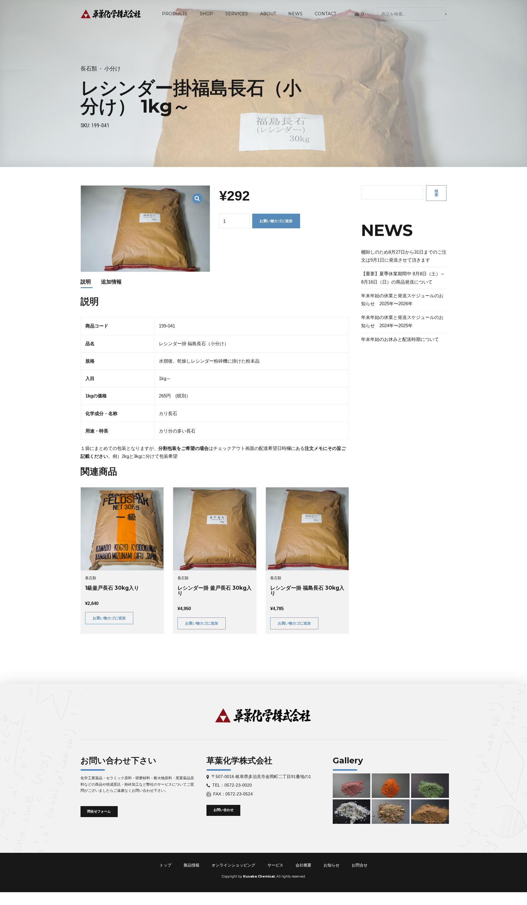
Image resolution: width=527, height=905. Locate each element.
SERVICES (236, 13)
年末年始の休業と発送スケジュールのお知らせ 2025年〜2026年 (402, 299)
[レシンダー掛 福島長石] (307, 528)
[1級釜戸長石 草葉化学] (122, 528)
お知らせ (331, 865)
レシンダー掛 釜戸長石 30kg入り (214, 590)
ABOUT (268, 13)
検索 (436, 193)
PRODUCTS (175, 13)
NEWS (295, 13)
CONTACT (325, 13)
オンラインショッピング (233, 865)
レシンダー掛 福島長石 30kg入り (307, 590)
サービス (275, 865)
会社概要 (303, 865)
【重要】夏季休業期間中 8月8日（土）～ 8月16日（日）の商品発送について (403, 277)
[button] (197, 194)
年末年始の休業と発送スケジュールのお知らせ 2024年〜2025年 (402, 321)
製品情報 (191, 865)
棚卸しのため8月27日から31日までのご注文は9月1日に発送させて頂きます (403, 255)
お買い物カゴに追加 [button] (109, 618)
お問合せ (359, 865)
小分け (112, 69)
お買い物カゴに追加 (276, 221)
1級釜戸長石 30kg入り (112, 588)
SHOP (206, 13)
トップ (165, 865)
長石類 (89, 69)
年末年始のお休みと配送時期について (400, 339)
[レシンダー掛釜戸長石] (214, 528)
